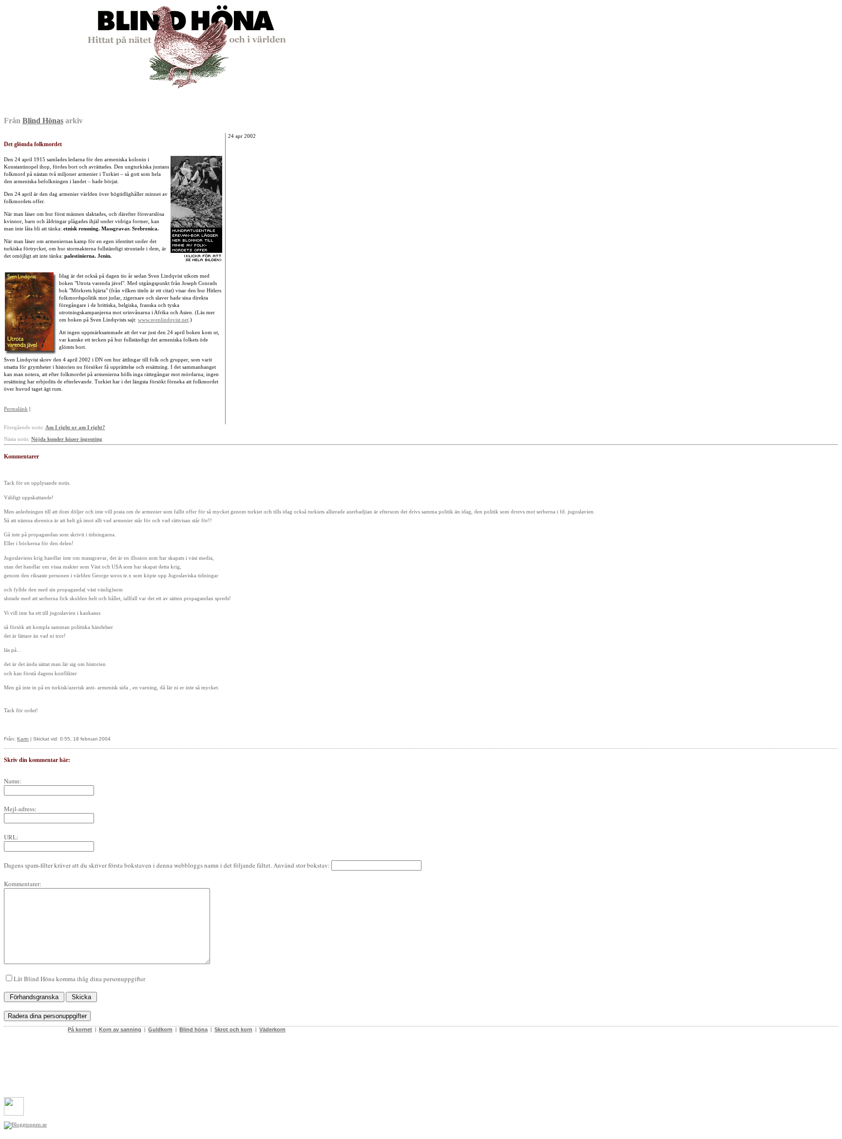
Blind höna (193, 1029)
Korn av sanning (120, 1029)
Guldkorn (160, 1029)
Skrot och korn (233, 1029)
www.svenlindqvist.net (163, 320)
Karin (23, 738)
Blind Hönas (42, 120)
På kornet (80, 1029)
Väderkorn (272, 1029)
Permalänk (16, 409)
